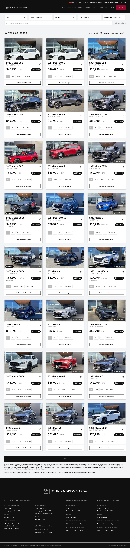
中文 (72, 2)
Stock (69, 7)
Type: (8, 17)
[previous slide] (6, 49)
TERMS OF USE (48, 545)
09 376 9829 (82, 2)
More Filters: (108, 17)
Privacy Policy (25, 545)
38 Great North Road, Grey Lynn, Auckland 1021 (104, 2)
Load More (65, 459)
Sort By (106, 33)
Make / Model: (35, 17)
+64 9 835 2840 (102, 517)
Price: (57, 17)
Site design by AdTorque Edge (117, 545)
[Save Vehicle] (40, 64)
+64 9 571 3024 (71, 517)
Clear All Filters (120, 23)
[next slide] (41, 49)
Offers (74, 7)
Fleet (106, 7)
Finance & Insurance (84, 7)
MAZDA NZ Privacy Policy (37, 545)
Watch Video (120, 109)
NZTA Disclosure (56, 545)
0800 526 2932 (9, 517)
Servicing (121, 7)
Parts (94, 7)
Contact (112, 7)
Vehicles (62, 7)
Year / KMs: (83, 17)
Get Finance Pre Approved (23, 82)
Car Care (100, 7)
